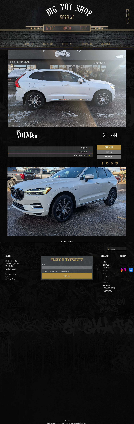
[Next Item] (123, 201)
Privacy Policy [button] (67, 420)
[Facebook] (102, 163)
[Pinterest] (112, 163)
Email (44, 264)
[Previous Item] (11, 201)
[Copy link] (116, 163)
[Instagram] (123, 270)
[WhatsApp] (107, 163)
